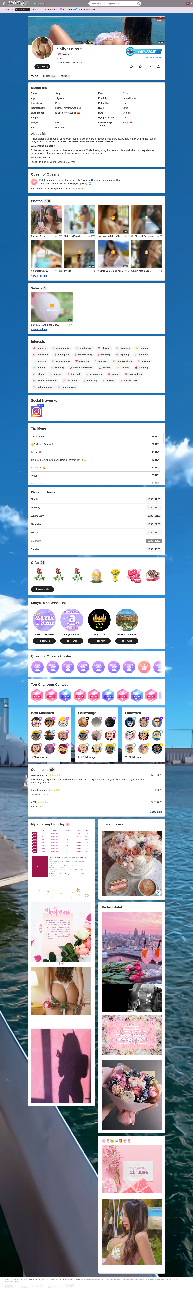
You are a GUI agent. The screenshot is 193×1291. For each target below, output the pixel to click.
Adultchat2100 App (87, 10)
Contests (67, 10)
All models (8, 10)
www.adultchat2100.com (38, 1279)
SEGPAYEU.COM (74, 1279)
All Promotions (52, 10)
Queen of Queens (100, 180)
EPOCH (61, 1279)
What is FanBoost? (153, 57)
